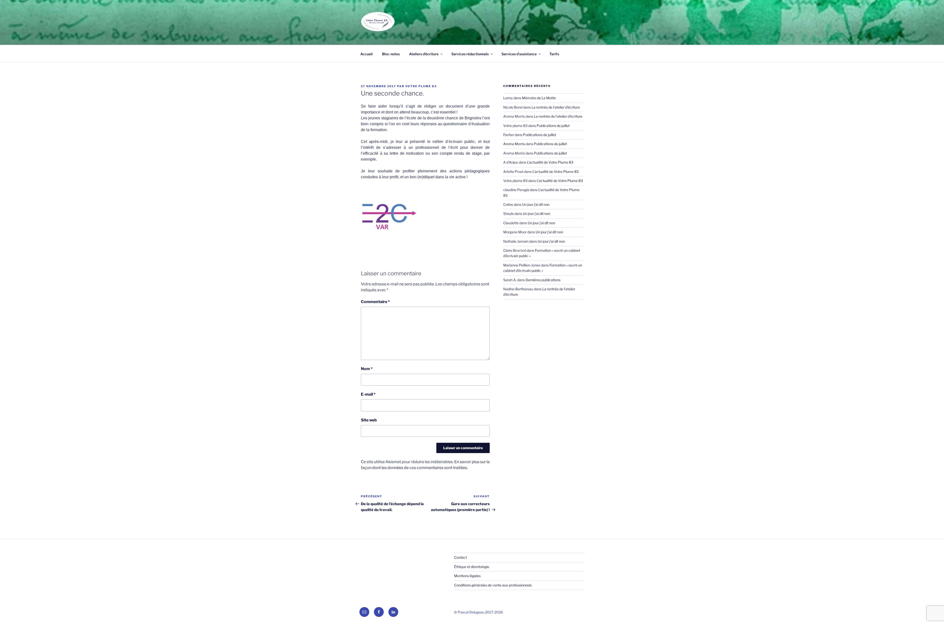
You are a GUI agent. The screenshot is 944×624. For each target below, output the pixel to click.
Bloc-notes (391, 54)
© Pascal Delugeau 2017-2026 (478, 612)
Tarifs (554, 54)
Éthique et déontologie (471, 567)
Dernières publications (543, 280)
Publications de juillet (553, 126)
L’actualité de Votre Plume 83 (550, 162)
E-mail (368, 394)
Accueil (366, 54)
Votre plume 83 (421, 86)
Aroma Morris (514, 144)
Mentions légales (467, 576)
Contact (460, 557)
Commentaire (375, 301)
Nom (367, 368)
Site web (369, 420)
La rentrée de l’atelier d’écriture (555, 107)
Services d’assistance (519, 54)
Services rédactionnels (470, 54)
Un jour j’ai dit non (535, 204)
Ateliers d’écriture (424, 54)
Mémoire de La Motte (539, 98)
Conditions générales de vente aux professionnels (493, 585)
